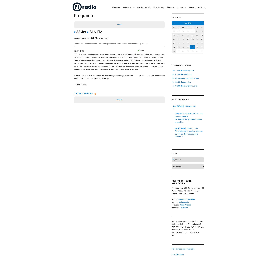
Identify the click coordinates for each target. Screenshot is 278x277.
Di (178, 27)
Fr (192, 27)
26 (183, 47)
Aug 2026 (188, 23)
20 (188, 43)
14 (193, 39)
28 (179, 31)
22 (197, 43)
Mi (183, 27)
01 (197, 31)
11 (179, 39)
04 (179, 35)
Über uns (170, 7)
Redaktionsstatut (143, 7)
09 (202, 35)
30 (188, 31)
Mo (174, 27)
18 (179, 43)
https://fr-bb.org (178, 254)
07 (193, 35)
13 (188, 39)
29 (183, 31)
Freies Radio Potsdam (186, 199)
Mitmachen (127, 7)
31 (193, 31)
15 (197, 39)
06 (188, 35)
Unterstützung (158, 7)
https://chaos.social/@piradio (183, 249)
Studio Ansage (185, 205)
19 (183, 43)
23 (202, 43)
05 (183, 35)
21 (193, 43)
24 (174, 47)
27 (174, 31)
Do (188, 27)
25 (179, 47)
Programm (116, 7)
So (202, 27)
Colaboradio (184, 202)
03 (174, 35)
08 (197, 35)
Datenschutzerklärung (197, 7)
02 (202, 31)
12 (183, 39)
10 (174, 39)
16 (202, 39)
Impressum (181, 7)
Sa (197, 27)
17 (174, 43)
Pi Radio (184, 208)
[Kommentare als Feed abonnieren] (119, 94)
